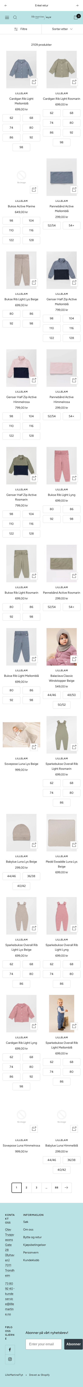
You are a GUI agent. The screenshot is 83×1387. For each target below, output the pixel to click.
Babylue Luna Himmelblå (61, 1145)
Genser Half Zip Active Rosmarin (21, 497)
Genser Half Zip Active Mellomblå (62, 301)
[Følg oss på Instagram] (10, 1359)
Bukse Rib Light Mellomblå (21, 676)
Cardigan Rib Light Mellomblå (21, 101)
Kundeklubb (31, 1260)
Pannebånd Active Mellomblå (62, 209)
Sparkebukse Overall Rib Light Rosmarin (62, 766)
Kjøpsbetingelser (34, 1245)
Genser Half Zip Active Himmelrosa (21, 399)
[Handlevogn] (76, 17)
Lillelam (21, 93)
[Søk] (15, 17)
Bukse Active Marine (21, 206)
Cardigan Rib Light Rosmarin (61, 99)
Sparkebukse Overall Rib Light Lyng (62, 947)
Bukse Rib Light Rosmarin (21, 593)
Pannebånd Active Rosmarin (61, 593)
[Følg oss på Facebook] (10, 1349)
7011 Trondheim (9, 1270)
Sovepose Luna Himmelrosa (21, 1145)
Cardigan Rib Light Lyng (21, 1043)
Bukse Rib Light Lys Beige (21, 299)
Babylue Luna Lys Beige (21, 861)
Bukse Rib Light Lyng (61, 495)
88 (56, 1187)
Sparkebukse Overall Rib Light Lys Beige (21, 947)
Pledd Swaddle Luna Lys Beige (61, 864)
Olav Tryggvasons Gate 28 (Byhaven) (9, 1245)
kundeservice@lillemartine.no (9, 1304)
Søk (25, 1222)
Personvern (31, 1252)
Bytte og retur (32, 1237)
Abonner (73, 1344)
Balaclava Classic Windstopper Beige (61, 678)
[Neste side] (67, 1188)
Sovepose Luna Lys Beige (21, 764)
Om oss (28, 1229)
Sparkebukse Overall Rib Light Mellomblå (62, 1045)
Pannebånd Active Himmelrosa (62, 399)
